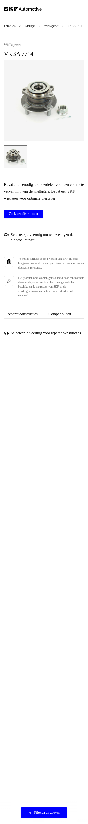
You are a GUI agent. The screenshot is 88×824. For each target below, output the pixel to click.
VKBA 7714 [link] (74, 26)
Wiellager (29, 26)
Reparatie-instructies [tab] (22, 314)
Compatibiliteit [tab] (59, 314)
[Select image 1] (15, 156)
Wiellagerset (51, 26)
